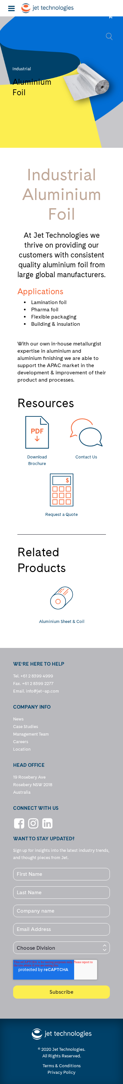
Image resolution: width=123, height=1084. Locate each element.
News (18, 719)
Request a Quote (61, 514)
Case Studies (25, 726)
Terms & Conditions (62, 1065)
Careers (20, 741)
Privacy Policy (61, 1072)
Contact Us (86, 456)
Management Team (31, 734)
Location (22, 749)
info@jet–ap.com (42, 691)
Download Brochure (37, 460)
